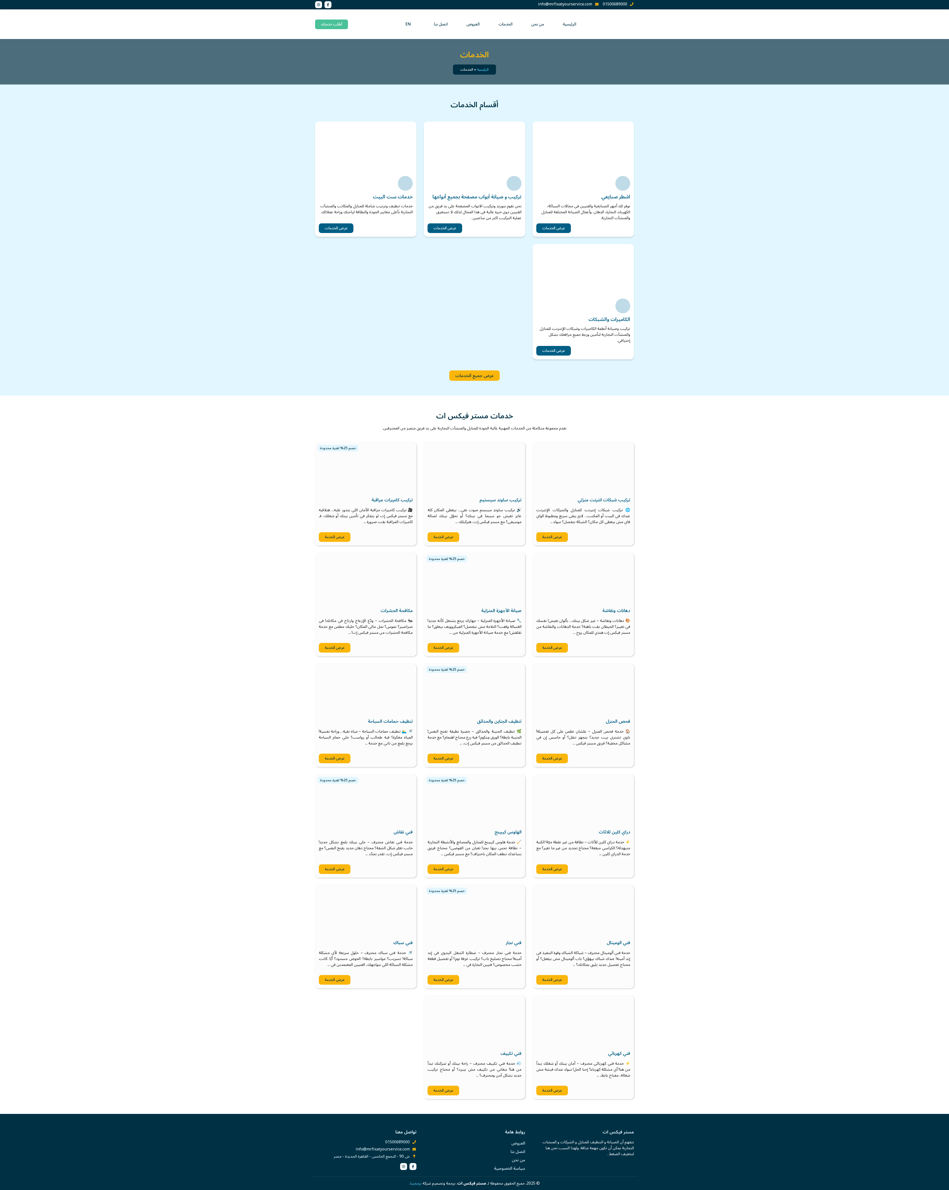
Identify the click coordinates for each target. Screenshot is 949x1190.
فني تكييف (510, 1053)
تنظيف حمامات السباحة (390, 721)
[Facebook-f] (327, 4)
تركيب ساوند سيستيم (500, 500)
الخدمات (505, 24)
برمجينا (416, 1183)
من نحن (537, 24)
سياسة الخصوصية (509, 1168)
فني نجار (513, 942)
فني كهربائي (619, 1053)
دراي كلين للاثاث (614, 832)
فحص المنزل (618, 721)
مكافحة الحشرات (397, 610)
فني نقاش (403, 832)
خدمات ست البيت (393, 197)
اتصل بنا (441, 24)
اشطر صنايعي (615, 197)
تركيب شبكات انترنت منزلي (604, 500)
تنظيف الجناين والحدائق (499, 721)
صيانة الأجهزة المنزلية (501, 610)
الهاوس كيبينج (508, 832)
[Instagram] (318, 4)
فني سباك (403, 942)
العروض (473, 24)
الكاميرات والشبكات (609, 319)
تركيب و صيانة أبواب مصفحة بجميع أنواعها (476, 197)
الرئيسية (569, 24)
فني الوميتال (618, 942)
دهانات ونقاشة (616, 610)
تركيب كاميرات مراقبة (392, 500)
